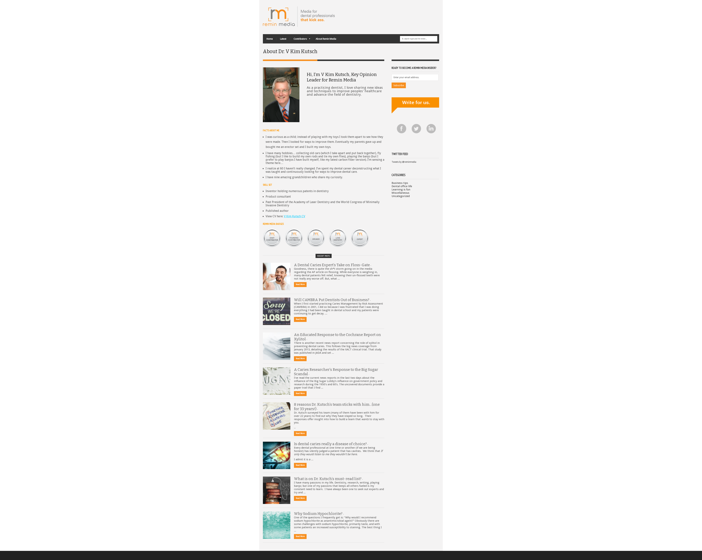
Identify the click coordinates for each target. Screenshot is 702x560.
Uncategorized (401, 196)
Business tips (400, 183)
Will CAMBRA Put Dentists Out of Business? (331, 300)
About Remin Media (326, 38)
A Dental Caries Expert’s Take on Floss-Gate (332, 265)
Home (270, 38)
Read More (300, 284)
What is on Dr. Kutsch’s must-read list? (327, 479)
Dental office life (402, 186)
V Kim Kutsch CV (294, 216)
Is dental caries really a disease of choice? (330, 444)
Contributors (298, 39)
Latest (283, 38)
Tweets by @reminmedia (404, 162)
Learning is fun (401, 189)
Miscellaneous (400, 192)
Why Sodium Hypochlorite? (318, 513)
